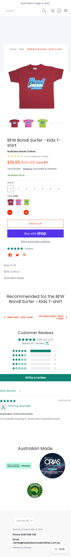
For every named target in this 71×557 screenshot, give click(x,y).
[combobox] (22, 10)
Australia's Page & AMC (35, 3)
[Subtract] (9, 212)
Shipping (27, 168)
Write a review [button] (35, 378)
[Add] (26, 212)
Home (13, 49)
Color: (12, 196)
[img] (8, 401)
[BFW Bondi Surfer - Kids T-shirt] (14, 123)
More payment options (35, 241)
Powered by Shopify (22, 547)
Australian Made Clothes (21, 151)
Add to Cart (35, 223)
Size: (10, 182)
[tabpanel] (35, 272)
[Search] (44, 10)
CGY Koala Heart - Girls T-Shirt (51, 317)
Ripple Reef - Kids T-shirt (20, 317)
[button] (53, 10)
